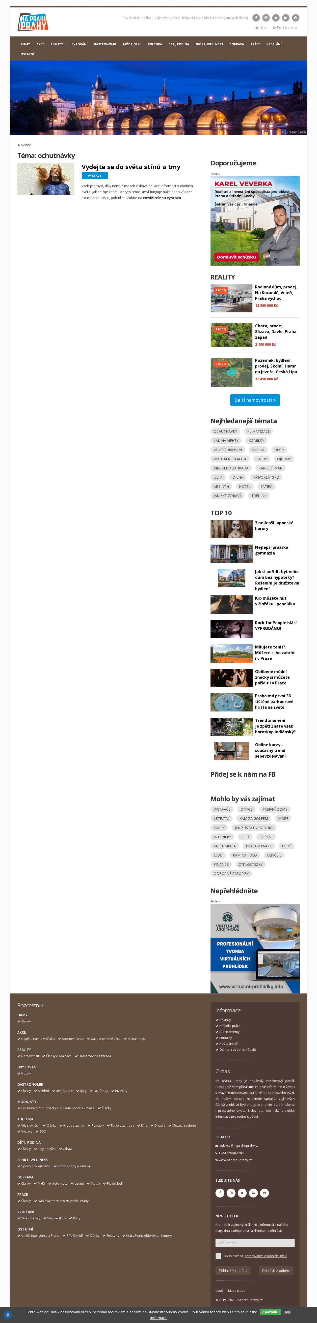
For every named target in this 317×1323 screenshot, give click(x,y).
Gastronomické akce (106, 1039)
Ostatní (25, 1229)
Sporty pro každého (35, 1166)
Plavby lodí (115, 1183)
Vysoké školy (56, 1218)
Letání (79, 1183)
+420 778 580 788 (231, 1153)
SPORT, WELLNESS (209, 44)
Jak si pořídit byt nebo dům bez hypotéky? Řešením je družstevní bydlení (277, 580)
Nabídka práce (229, 1026)
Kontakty (225, 1038)
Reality (24, 1049)
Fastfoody (101, 1091)
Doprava (25, 1177)
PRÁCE (255, 44)
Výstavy (26, 1131)
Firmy (22, 1015)
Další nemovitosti (254, 400)
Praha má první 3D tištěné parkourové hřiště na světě (274, 701)
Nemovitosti (30, 1056)
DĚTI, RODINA (178, 44)
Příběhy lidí (75, 1235)
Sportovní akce (73, 1039)
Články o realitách (59, 1056)
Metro (95, 1183)
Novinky (24, 145)
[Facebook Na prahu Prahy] (256, 18)
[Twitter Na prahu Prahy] (276, 18)
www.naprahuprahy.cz (235, 1160)
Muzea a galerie (184, 1125)
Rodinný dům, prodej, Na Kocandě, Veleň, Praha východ (276, 292)
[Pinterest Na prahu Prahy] (295, 18)
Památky (98, 1125)
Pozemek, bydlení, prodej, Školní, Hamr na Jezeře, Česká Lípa (276, 366)
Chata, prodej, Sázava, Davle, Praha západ (275, 331)
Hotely (26, 1073)
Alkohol (43, 1091)
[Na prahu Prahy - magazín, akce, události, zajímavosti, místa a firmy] (33, 23)
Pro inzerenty (287, 27)
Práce (22, 1194)
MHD (41, 1183)
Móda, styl (27, 1101)
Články (26, 1021)
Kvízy (76, 1218)
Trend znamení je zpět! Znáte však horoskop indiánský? (275, 726)
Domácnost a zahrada (95, 1056)
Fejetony (112, 1235)
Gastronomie (30, 1084)
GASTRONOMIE (105, 44)
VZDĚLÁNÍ (274, 44)
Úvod (263, 27)
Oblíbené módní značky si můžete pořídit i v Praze (272, 677)
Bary (83, 1091)
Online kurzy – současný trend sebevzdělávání (270, 750)
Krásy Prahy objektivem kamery (149, 1235)
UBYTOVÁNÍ (78, 44)
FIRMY (25, 44)
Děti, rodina (29, 1142)
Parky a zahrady (122, 1125)
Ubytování (27, 1067)
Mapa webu (236, 1291)
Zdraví (67, 1149)
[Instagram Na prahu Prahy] (266, 18)
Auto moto (60, 1183)
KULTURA (155, 44)
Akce (21, 1032)
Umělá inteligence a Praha (40, 1235)
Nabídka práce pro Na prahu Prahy (63, 1201)
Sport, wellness (32, 1159)
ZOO (42, 1131)
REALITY (57, 44)
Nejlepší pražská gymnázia (271, 550)
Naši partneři (228, 1044)
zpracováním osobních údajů (266, 1256)
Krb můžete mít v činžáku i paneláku (275, 601)
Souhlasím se (255, 1256)
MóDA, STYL (132, 44)
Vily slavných (30, 1125)
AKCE (40, 44)
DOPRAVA (236, 44)
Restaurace (64, 1091)
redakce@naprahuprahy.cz (239, 1145)
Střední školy (30, 1218)
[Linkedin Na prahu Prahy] (286, 18)
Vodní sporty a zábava (73, 1166)
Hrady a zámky (73, 1125)
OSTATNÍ (27, 54)
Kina (144, 1125)
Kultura (25, 1119)
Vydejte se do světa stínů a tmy (131, 166)
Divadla (160, 1125)
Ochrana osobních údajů (237, 1049)
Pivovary (121, 1091)
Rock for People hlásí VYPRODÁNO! (276, 625)
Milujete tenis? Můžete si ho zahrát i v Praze (275, 652)
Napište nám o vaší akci (38, 1039)
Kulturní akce (137, 1039)
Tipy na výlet (47, 1149)
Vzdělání (25, 1211)
